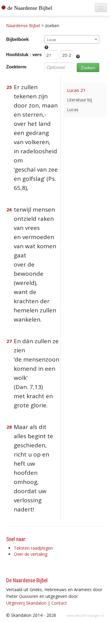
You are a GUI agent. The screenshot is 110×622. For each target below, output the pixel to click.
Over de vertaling (30, 554)
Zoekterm (16, 66)
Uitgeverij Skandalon (26, 603)
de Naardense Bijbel (29, 8)
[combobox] (71, 39)
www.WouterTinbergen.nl (85, 615)
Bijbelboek (17, 39)
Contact (59, 603)
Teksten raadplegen (33, 548)
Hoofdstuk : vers (24, 54)
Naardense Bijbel (23, 25)
